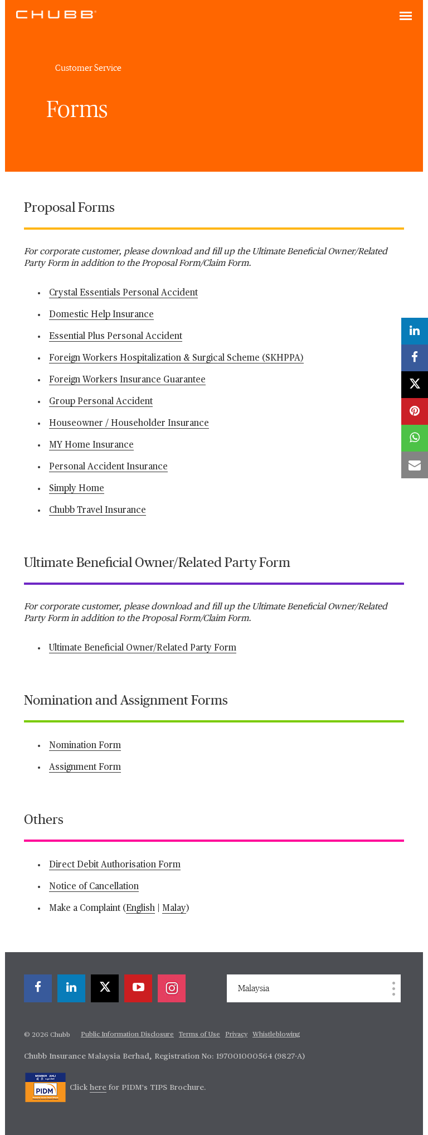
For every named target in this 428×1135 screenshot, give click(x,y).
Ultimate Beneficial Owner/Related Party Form (142, 648)
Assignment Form (85, 767)
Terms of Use (199, 1034)
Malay (174, 908)
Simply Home (76, 488)
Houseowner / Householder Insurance (129, 423)
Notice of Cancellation (94, 886)
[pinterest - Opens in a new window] (414, 411)
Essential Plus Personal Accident (115, 336)
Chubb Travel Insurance (97, 510)
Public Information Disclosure (127, 1034)
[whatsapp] (414, 438)
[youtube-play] (138, 988)
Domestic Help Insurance (101, 315)
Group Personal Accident (101, 401)
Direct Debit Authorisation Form (115, 865)
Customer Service (88, 68)
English (140, 908)
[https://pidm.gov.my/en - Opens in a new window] (45, 1088)
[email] (414, 465)
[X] (105, 988)
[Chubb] (56, 14)
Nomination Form (85, 745)
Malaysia (253, 988)
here (98, 1088)
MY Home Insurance (91, 445)
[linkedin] (71, 988)
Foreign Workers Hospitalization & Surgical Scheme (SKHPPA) (176, 358)
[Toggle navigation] (406, 16)
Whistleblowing (276, 1034)
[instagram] (172, 988)
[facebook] (38, 988)
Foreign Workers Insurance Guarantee (127, 380)
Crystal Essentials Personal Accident (123, 293)
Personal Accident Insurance (108, 467)
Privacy (236, 1034)
